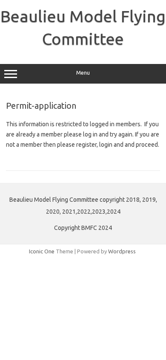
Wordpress (122, 251)
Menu (83, 73)
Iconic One (41, 251)
